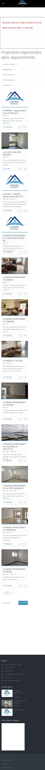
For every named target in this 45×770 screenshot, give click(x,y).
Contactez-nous (6, 767)
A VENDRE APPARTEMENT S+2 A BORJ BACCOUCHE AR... (14, 238)
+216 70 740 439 (9, 668)
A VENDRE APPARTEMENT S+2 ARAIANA (14, 320)
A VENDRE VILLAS (19, 710)
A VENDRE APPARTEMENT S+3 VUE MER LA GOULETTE (14, 446)
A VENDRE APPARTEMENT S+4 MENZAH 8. (14, 528)
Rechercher (23, 603)
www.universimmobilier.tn (12, 680)
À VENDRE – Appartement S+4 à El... (20, 693)
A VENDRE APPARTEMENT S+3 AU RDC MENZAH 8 (14, 486)
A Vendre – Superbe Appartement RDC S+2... (13, 195)
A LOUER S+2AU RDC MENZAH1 (12, 153)
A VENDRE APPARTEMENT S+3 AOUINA (14, 403)
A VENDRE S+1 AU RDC (13, 360)
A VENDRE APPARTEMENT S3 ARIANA (14, 570)
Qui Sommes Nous (7, 760)
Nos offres (5, 764)
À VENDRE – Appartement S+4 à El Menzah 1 (14, 111)
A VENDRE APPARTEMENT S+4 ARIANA (14, 278)
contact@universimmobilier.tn (13, 674)
